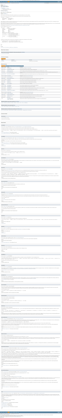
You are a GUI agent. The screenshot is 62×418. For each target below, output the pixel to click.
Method (9, 413)
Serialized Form (16, 47)
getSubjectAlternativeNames (11, 90)
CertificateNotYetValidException (26, 126)
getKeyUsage (8, 79)
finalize (4, 106)
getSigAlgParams (9, 87)
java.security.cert (5, 5)
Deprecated (14, 1)
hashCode (15, 102)
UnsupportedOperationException (5, 406)
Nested (3, 413)
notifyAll (12, 106)
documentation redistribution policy (17, 416)
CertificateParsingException (19, 318)
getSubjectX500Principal (10, 94)
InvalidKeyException (36, 393)
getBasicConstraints (10, 70)
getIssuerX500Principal (10, 78)
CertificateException (22, 393)
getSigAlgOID (9, 86)
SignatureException (41, 393)
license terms (38, 0)
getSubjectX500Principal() (29, 92)
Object (14, 105)
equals (2, 102)
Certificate (23, 52)
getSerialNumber (9, 83)
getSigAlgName (9, 85)
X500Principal (3, 78)
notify (10, 106)
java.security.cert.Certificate (5, 8)
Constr (7, 413)
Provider (8, 99)
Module (4, 1)
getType (12, 102)
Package (6, 1)
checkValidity (9, 69)
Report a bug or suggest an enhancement (4, 414)
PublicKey (10, 98)
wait (15, 106)
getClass (7, 106)
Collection (3, 90)
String (5, 85)
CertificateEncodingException (20, 237)
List (5, 90)
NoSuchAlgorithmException (29, 393)
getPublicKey (9, 102)
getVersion (8, 97)
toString (18, 102)
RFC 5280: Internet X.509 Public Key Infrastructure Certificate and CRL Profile (19, 25)
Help (18, 1)
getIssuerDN (8, 75)
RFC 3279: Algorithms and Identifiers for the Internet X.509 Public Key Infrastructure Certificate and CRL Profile (21, 268)
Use (10, 1)
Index (16, 1)
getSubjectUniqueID (9, 93)
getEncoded (5, 102)
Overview (1, 1)
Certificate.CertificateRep (5, 53)
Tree (11, 1)
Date (11, 69)
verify (8, 98)
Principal (5, 75)
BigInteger (7, 159)
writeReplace (26, 102)
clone (2, 106)
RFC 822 (2, 355)
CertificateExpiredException (18, 126)
